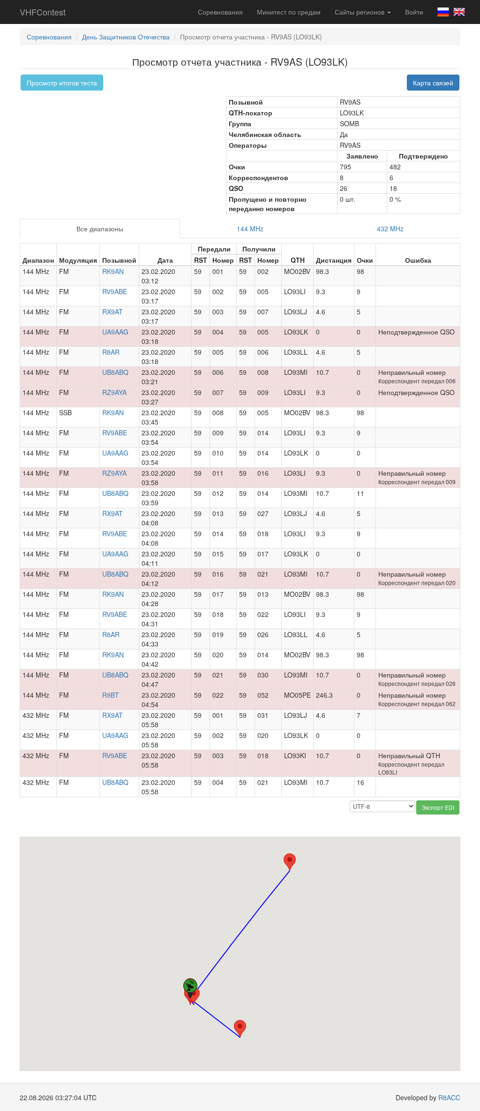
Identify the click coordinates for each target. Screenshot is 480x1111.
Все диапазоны (99, 228)
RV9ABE (114, 291)
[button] (290, 862)
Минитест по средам (289, 11)
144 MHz (250, 228)
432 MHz (390, 228)
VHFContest (43, 12)
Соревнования (220, 11)
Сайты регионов (360, 11)
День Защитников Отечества (126, 36)
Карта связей (433, 82)
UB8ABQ (115, 372)
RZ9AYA (114, 392)
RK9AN (113, 271)
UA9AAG (115, 331)
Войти (414, 11)
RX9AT (112, 311)
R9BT (110, 695)
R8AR (111, 352)
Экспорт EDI (437, 807)
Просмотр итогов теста (62, 82)
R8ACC (449, 1097)
